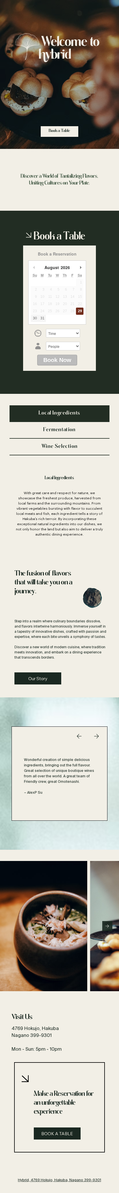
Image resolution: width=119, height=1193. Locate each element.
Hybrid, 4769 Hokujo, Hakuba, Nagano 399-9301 (59, 1180)
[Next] (96, 736)
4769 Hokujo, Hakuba (35, 1028)
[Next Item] (107, 926)
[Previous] (79, 736)
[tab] (60, 413)
